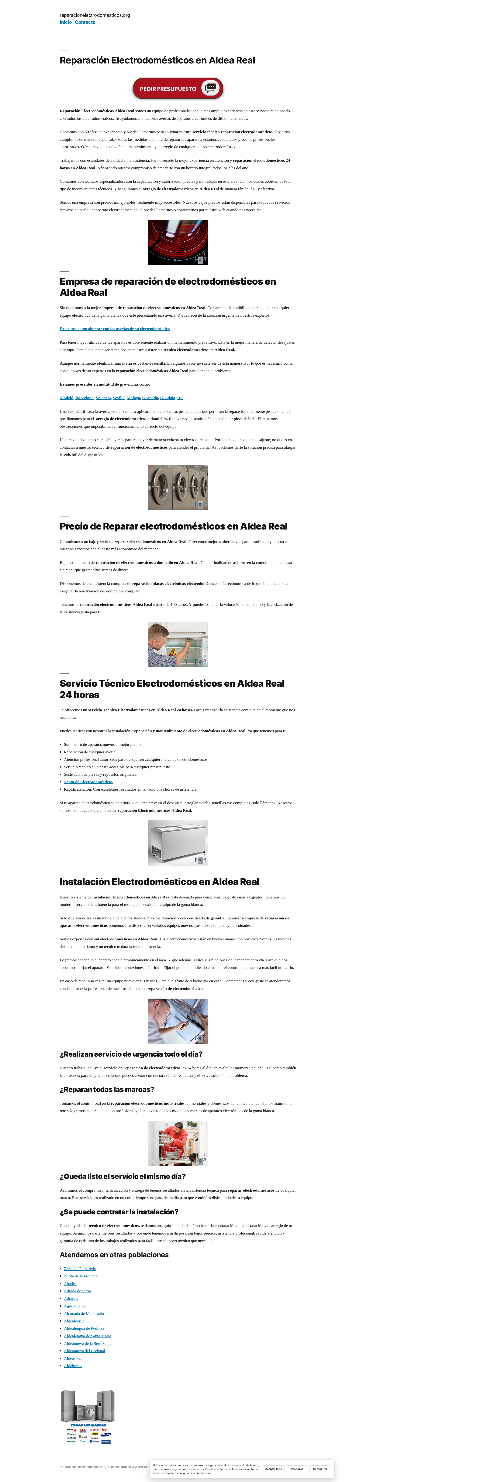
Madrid (66, 397)
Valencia (103, 397)
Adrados (71, 1298)
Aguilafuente (75, 1306)
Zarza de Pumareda (80, 1268)
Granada (150, 397)
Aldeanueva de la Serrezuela (87, 1343)
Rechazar (297, 1468)
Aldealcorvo (74, 1321)
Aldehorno (73, 1365)
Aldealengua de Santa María (87, 1336)
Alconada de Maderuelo (84, 1313)
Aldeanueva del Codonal (84, 1351)
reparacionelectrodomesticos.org (95, 15)
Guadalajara (171, 397)
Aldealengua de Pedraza (84, 1328)
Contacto (85, 22)
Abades (70, 1283)
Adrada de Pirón (77, 1291)
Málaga (133, 397)
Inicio (66, 22)
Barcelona (84, 397)
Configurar (320, 1468)
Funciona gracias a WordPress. (129, 1467)
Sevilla (119, 397)
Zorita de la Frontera (81, 1276)
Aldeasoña (73, 1358)
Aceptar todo (273, 1468)
